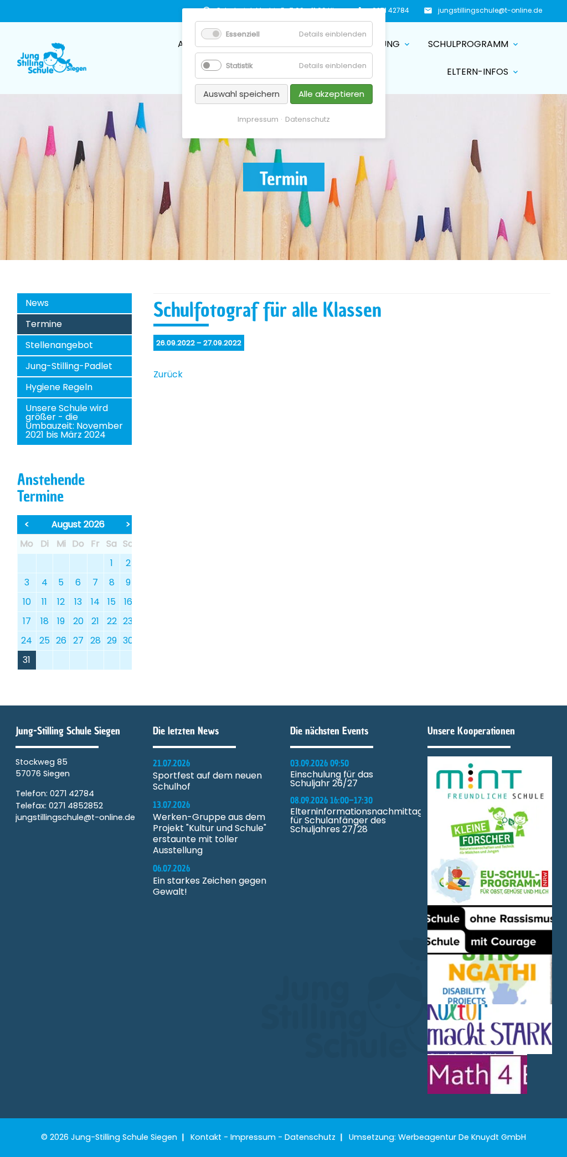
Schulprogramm (474, 44)
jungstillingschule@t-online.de (490, 10)
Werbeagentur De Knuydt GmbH (462, 1137)
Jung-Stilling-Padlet (68, 366)
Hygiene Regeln (58, 387)
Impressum (253, 1137)
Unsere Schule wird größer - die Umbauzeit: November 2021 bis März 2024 (74, 421)
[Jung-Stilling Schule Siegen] (52, 58)
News (37, 303)
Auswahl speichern (241, 94)
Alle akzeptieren (331, 94)
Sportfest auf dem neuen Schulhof (207, 781)
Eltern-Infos (483, 71)
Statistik (239, 65)
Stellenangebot (59, 345)
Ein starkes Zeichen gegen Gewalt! (209, 886)
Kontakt (205, 1137)
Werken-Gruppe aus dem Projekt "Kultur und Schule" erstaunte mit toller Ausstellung (209, 834)
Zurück (168, 374)
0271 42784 (390, 10)
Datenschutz (310, 1137)
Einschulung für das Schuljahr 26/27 (331, 779)
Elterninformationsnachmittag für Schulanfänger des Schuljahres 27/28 (352, 820)
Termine (43, 324)
